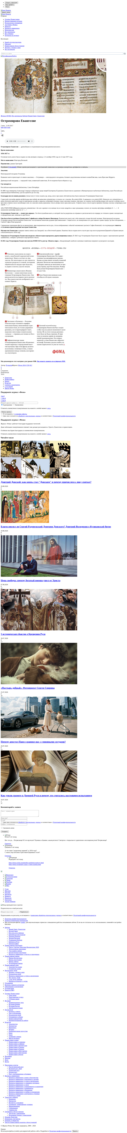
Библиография (14, 943)
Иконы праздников (15, 960)
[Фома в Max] (7, 885)
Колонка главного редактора (14, 985)
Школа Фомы (9, 388)
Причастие (12, 1101)
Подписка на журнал (12, 35)
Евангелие (8, 377)
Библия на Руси (14, 942)
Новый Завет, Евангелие (36, 116)
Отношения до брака (16, 1017)
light (2, 127)
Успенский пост (14, 1070)
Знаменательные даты (16, 1002)
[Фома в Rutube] (8, 884)
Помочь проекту (6, 412)
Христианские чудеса (16, 997)
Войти (14, 56)
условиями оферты (20, 414)
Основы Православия (12, 19)
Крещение (12, 1099)
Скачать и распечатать (12, 385)
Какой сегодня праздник (13, 42)
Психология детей (15, 974)
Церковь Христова (11, 1117)
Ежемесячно (19, 405)
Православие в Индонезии (18, 1053)
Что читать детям (14, 978)
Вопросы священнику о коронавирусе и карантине (26, 1086)
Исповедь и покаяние (16, 1103)
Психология (9, 1010)
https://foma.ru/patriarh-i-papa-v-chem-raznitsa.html (25, 864)
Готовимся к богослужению (14, 1111)
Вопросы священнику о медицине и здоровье (24, 1094)
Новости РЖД (9, 990)
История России (14, 1006)
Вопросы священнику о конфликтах (21, 1088)
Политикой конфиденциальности (64, 416)
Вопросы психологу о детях (18, 981)
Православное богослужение (14, 46)
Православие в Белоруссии (18, 1045)
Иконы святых (14, 961)
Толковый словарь (15, 1036)
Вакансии (8, 898)
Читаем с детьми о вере (13, 47)
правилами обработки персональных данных (46, 915)
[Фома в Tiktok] (7, 880)
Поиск (7, 7)
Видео (7, 1062)
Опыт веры (12, 995)
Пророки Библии (14, 936)
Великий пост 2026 (15, 1069)
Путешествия (9, 988)
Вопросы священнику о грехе (19, 1085)
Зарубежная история (16, 1008)
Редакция (9, 365)
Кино (10, 1033)
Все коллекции (10, 49)
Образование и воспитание (14, 986)
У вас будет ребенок (15, 979)
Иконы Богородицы (15, 958)
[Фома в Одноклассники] (11, 877)
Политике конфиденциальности (60, 1131)
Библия (25, 116)
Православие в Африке (16, 1044)
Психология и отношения (13, 23)
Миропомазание (14, 1106)
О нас (7, 889)
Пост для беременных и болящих (20, 1074)
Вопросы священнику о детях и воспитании (24, 976)
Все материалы (10, 32)
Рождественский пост (16, 1067)
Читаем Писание (14, 938)
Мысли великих (14, 1038)
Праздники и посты (11, 1065)
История (8, 1001)
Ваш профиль (10, 4)
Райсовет (8, 44)
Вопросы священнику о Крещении (20, 1090)
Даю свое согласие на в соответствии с (39, 416)
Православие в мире (12, 1040)
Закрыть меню (6, 12)
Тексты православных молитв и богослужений (21, 1122)
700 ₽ (2, 396)
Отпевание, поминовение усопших (21, 1104)
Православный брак (15, 1019)
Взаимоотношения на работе (18, 1020)
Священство (13, 1110)
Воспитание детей (11, 970)
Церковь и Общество (12, 1120)
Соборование (13, 1108)
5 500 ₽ (3, 401)
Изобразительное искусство (18, 1031)
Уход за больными (15, 1013)
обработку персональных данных (29, 416)
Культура (8, 383)
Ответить (8, 843)
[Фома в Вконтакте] (9, 875)
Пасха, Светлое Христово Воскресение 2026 (24, 947)
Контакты (8, 894)
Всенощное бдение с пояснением (20, 1115)
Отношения (9, 983)
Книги (7, 381)
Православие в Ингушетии (18, 1051)
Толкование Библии (15, 940)
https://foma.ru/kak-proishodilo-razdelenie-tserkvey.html (26, 863)
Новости (8, 26)
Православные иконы (12, 956)
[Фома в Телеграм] (9, 878)
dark (5, 127)
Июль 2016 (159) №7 (25, 365)
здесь (49, 408)
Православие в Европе (16, 1049)
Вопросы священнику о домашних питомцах (24, 1083)
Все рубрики (9, 34)
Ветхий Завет (13, 931)
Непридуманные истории (13, 21)
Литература (13, 1026)
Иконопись (12, 1027)
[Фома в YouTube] (8, 882)
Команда (8, 896)
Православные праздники (13, 945)
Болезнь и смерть (14, 1011)
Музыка (11, 1029)
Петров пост (13, 1072)
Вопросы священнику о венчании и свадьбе (24, 1079)
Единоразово (7, 405)
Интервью (8, 1056)
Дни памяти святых (15, 951)
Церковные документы (12, 1119)
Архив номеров (10, 901)
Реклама (7, 892)
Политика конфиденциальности (15, 919)
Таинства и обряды (11, 1097)
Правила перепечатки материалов (16, 920)
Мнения (7, 1058)
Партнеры (8, 900)
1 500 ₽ (3, 398)
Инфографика (9, 379)
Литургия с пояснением (17, 1113)
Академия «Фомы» (11, 25)
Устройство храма (15, 969)
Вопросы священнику (12, 28)
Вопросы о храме (14, 1095)
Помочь (8, 10)
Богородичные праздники (17, 952)
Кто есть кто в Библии (16, 933)
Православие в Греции (16, 1047)
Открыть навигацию (11, 2)
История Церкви (14, 1004)
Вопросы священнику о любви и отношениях (24, 1092)
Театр (11, 1035)
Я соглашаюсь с (15, 414)
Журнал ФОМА (6, 116)
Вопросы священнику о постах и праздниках (24, 954)
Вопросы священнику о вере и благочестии (23, 1077)
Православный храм (12, 965)
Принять (75, 1131)
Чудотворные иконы (16, 963)
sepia (8, 127)
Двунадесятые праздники (17, 949)
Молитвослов (9, 30)
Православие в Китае (16, 1054)
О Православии (14, 999)
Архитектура (13, 1024)
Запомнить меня (8, 828)
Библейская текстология (17, 935)
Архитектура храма (15, 967)
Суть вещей (12, 167)
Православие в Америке (17, 1042)
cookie (23, 922)
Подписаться (24, 912)
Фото (6, 1060)
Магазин (8, 891)
